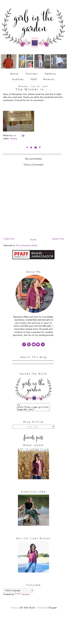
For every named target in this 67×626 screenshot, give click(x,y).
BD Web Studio (28, 607)
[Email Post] (23, 135)
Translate (25, 594)
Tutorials (31, 74)
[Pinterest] (24, 344)
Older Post (8, 239)
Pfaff (34, 79)
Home (33, 239)
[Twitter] (43, 344)
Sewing (13, 139)
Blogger (53, 607)
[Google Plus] (38, 344)
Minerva (48, 79)
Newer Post (58, 239)
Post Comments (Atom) (26, 245)
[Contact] (34, 344)
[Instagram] (29, 344)
